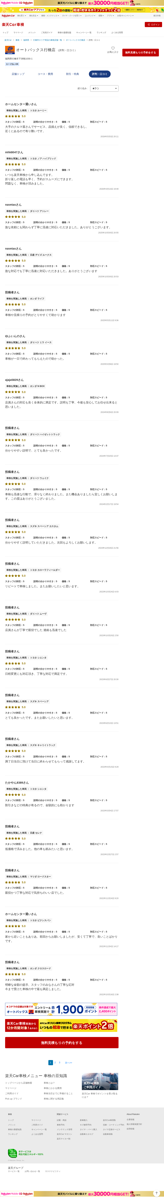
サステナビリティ (53, 1171)
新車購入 (84, 1120)
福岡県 (26, 40)
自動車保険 (108, 1134)
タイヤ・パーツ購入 (88, 1129)
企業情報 (130, 1119)
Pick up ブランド (13, 1098)
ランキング (101, 32)
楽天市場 (156, 15)
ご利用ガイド (47, 32)
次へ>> (68, 1062)
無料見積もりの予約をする (140, 52)
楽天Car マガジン (64, 1134)
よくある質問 (117, 32)
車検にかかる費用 (53, 1088)
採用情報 (130, 1129)
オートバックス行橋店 (75, 40)
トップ (5, 32)
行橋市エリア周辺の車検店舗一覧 (47, 40)
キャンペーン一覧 (83, 32)
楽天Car (8, 40)
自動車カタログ (86, 1134)
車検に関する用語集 (54, 1098)
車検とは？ (49, 1083)
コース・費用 (45, 74)
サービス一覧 (14, 1171)
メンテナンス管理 (64, 1129)
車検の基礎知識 (64, 32)
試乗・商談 (61, 1120)
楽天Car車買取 (109, 1120)
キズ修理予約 (85, 1125)
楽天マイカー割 (63, 1139)
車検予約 (61, 1125)
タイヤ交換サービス (111, 1129)
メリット (32, 32)
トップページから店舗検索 (18, 1083)
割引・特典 (72, 74)
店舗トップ (18, 74)
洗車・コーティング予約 (113, 1125)
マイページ (18, 32)
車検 (17, 40)
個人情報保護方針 (134, 1124)
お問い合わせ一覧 (32, 1171)
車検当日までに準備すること (58, 1093)
